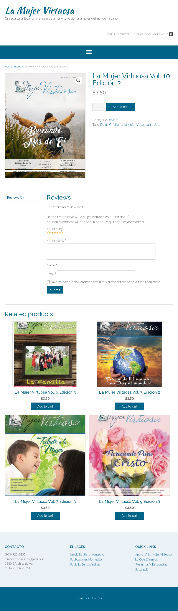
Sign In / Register (118, 34)
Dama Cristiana (111, 124)
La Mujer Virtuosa (39, 10)
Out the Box (95, 598)
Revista (18, 66)
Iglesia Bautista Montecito (87, 554)
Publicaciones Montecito (86, 559)
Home (8, 66)
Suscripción (142, 569)
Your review (56, 241)
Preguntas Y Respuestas (151, 564)
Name (52, 265)
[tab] (23, 197)
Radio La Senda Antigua (85, 564)
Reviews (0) (15, 197)
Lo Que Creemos (146, 559)
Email (51, 274)
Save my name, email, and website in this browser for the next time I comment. (105, 282)
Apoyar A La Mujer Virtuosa (153, 554)
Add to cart (120, 107)
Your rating (55, 229)
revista (155, 124)
